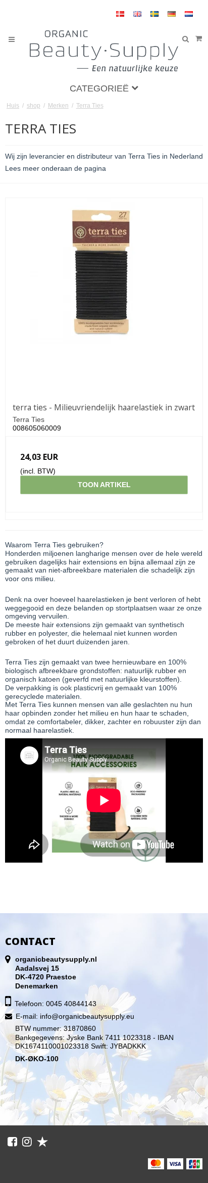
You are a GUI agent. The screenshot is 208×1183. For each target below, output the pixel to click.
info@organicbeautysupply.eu (87, 1016)
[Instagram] (27, 1141)
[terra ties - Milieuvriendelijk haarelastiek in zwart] (104, 296)
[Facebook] (12, 1141)
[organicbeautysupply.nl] (104, 51)
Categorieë (100, 88)
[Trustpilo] (42, 1141)
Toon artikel (104, 485)
